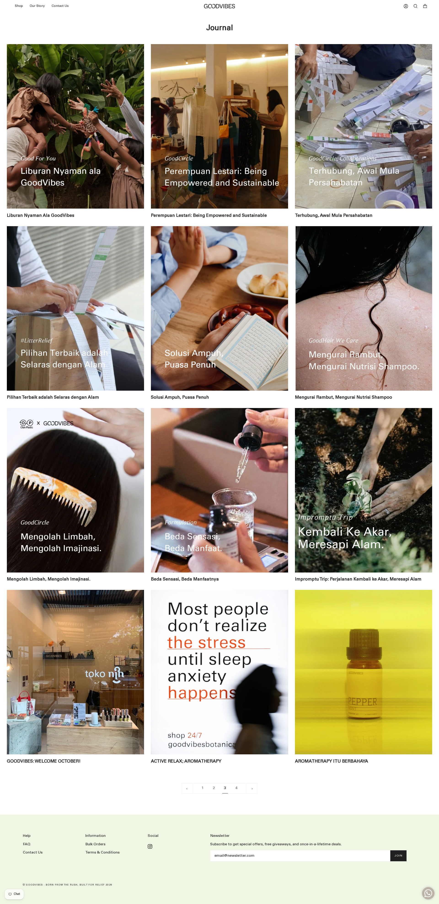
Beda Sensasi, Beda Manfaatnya (185, 579)
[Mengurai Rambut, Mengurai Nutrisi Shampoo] (363, 308)
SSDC (40, 890)
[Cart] (425, 6)
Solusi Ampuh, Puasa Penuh (180, 397)
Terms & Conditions (102, 852)
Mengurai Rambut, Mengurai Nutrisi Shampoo (343, 397)
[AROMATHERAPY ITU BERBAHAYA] (363, 672)
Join (398, 855)
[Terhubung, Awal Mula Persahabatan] (363, 126)
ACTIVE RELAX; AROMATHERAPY (186, 761)
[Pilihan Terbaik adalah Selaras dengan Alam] (75, 308)
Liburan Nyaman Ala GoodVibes (40, 216)
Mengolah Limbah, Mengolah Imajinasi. (49, 579)
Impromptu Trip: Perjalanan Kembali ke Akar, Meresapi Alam (358, 579)
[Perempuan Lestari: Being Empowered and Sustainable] (219, 126)
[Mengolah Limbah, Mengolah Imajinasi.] (75, 490)
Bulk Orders (95, 844)
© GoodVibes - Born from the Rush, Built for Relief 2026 (67, 885)
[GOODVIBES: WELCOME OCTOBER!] (75, 672)
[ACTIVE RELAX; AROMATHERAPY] (219, 672)
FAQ (26, 844)
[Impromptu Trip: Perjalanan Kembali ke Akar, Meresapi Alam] (363, 490)
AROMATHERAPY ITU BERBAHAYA (331, 761)
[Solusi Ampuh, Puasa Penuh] (219, 308)
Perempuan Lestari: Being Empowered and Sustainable (209, 216)
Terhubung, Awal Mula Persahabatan (333, 216)
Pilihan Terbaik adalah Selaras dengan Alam (53, 397)
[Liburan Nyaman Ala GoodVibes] (75, 126)
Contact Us (33, 852)
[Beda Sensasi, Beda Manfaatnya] (219, 490)
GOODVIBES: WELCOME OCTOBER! (44, 761)
